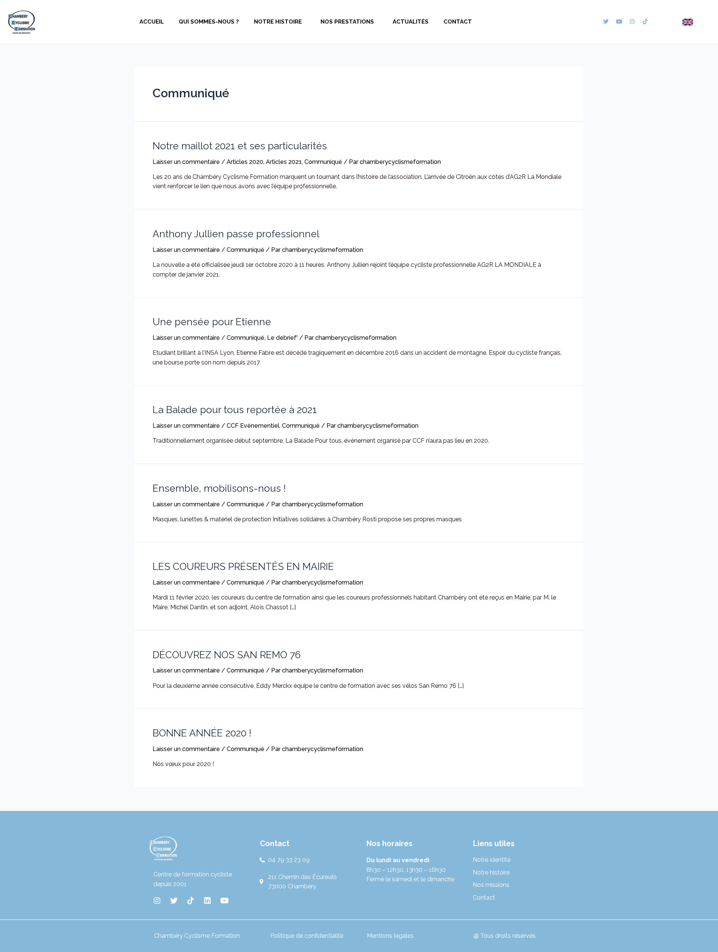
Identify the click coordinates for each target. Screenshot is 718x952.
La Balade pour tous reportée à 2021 (235, 409)
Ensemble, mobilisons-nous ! (219, 488)
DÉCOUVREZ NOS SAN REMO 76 (227, 654)
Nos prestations (347, 21)
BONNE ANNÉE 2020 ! (202, 733)
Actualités (411, 21)
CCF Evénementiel (253, 425)
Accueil (151, 21)
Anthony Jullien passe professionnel (236, 233)
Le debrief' (282, 337)
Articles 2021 (284, 161)
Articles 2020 (245, 161)
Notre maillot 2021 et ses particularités (240, 146)
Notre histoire (278, 21)
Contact (458, 21)
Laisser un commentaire (186, 161)
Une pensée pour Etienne (212, 321)
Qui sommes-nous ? (209, 21)
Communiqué (323, 161)
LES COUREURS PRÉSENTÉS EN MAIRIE (243, 566)
